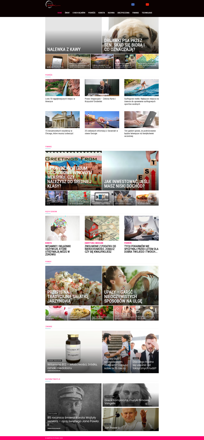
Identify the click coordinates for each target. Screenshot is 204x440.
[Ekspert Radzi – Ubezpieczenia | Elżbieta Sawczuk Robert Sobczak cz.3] (56, 199)
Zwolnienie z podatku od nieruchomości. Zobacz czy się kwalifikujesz (100, 249)
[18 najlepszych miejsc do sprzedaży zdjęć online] (102, 199)
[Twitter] (140, 4)
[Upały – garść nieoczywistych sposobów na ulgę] (130, 290)
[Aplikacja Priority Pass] (56, 62)
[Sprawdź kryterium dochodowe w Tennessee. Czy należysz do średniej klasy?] (79, 199)
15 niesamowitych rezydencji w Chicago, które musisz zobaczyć (59, 132)
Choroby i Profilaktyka (54, 360)
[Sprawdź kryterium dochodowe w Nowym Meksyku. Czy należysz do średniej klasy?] (73, 175)
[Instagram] (136, 4)
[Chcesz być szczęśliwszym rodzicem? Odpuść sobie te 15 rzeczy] (116, 352)
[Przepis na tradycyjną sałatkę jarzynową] (73, 290)
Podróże (91, 13)
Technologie (147, 13)
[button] (156, 4)
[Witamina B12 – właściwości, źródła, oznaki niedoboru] (73, 352)
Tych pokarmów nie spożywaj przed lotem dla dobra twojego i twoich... (141, 249)
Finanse (135, 13)
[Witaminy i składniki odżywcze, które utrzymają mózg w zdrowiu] (62, 228)
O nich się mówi (79, 13)
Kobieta (101, 13)
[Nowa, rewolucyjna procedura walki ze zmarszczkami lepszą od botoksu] (124, 314)
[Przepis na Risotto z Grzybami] (147, 314)
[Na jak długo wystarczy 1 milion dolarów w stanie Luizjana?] (147, 62)
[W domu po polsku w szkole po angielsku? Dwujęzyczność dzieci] (124, 62)
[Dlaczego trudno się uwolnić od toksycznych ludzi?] (145, 352)
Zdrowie (135, 358)
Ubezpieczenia (123, 13)
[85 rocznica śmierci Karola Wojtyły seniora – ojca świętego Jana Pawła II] (73, 407)
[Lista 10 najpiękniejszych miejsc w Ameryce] (62, 87)
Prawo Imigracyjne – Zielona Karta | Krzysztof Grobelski (100, 100)
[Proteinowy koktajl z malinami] (56, 314)
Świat (67, 13)
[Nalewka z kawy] (73, 38)
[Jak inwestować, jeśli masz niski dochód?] (130, 175)
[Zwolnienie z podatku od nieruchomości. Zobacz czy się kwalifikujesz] (102, 228)
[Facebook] (133, 4)
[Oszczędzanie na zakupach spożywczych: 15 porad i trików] (147, 199)
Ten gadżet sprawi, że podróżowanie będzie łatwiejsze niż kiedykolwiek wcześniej (140, 133)
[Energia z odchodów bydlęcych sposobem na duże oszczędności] (79, 62)
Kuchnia (111, 13)
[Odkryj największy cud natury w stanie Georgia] (102, 62)
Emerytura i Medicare (94, 243)
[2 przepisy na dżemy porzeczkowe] (102, 314)
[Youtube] (147, 4)
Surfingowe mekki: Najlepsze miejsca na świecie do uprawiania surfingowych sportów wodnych (141, 101)
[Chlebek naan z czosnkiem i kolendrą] (79, 314)
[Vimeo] (143, 4)
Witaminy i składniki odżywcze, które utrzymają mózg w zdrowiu (58, 250)
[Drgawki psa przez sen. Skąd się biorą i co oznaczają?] (130, 38)
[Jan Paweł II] (131, 419)
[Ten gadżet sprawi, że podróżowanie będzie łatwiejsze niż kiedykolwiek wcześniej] (141, 119)
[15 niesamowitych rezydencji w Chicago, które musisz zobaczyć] (62, 119)
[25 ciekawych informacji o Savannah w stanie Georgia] (102, 119)
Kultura (107, 424)
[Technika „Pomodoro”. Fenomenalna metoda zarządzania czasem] (124, 199)
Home (59, 13)
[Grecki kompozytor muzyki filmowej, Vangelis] (131, 395)
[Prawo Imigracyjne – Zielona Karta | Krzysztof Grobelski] (102, 87)
